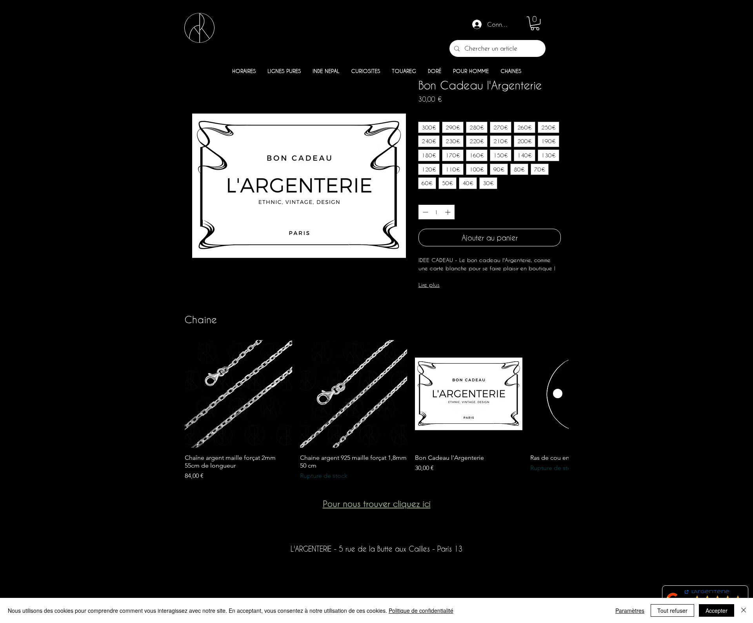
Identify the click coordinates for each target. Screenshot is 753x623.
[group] (376, 410)
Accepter (717, 610)
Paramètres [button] (629, 610)
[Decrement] (424, 212)
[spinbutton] (436, 212)
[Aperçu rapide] (238, 394)
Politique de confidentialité (421, 610)
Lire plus (429, 284)
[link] (535, 23)
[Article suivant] (557, 393)
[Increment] (448, 212)
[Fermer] (743, 610)
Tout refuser (672, 610)
